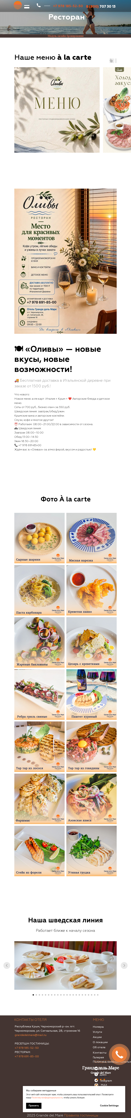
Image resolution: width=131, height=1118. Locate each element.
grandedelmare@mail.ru (30, 1035)
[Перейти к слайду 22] (97, 995)
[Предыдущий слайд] (6, 965)
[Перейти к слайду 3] (39, 995)
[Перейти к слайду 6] (48, 995)
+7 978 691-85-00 (27, 1056)
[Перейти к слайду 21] (94, 995)
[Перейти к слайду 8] (54, 995)
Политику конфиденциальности (47, 1097)
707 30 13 (100, 6)
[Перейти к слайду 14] (73, 995)
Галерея (98, 1057)
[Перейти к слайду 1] (33, 995)
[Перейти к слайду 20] (91, 995)
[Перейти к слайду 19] (88, 995)
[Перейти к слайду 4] (42, 995)
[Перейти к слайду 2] (36, 995)
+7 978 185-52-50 (27, 1048)
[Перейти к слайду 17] (82, 995)
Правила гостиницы (81, 1115)
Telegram (106, 1080)
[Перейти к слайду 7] (51, 995)
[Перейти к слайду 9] (58, 995)
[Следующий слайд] (124, 965)
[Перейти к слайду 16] (79, 995)
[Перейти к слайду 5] (45, 995)
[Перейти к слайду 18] (85, 995)
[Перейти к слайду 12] (67, 995)
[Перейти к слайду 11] (64, 995)
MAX (104, 1085)
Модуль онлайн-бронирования (65, 35)
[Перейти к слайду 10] (61, 995)
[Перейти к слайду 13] (70, 995)
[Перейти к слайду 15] (76, 995)
